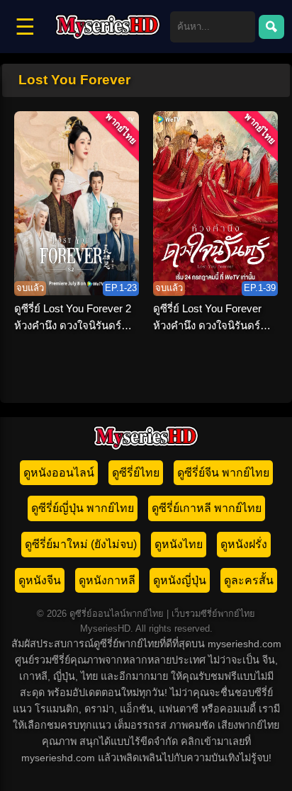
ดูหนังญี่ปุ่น (179, 580)
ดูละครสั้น (249, 580)
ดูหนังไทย (179, 544)
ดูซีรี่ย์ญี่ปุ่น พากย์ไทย (82, 508)
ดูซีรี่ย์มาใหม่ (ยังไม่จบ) (81, 544)
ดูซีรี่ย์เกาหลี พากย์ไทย (207, 508)
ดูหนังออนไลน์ (58, 473)
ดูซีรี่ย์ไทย (135, 473)
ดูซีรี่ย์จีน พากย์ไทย (223, 473)
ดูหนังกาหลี (107, 580)
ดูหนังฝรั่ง (243, 544)
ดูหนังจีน (39, 580)
